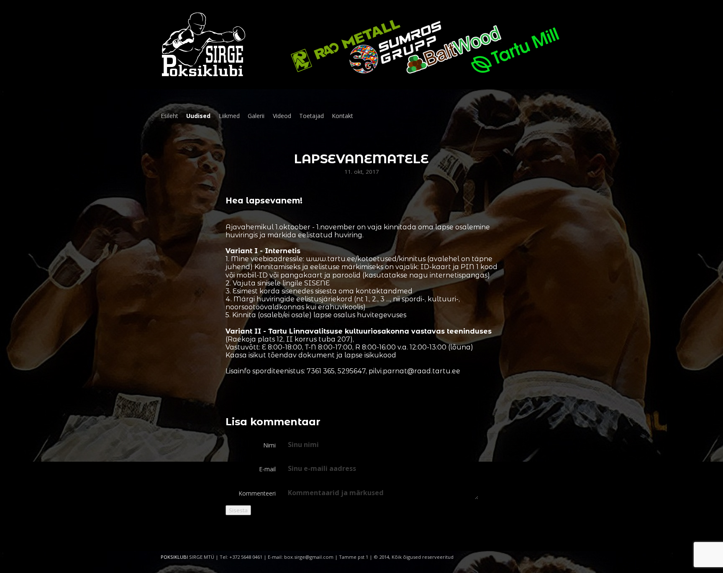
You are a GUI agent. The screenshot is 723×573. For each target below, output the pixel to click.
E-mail (267, 469)
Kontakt (342, 116)
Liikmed (229, 116)
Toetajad (311, 116)
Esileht (169, 116)
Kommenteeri (257, 493)
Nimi (269, 445)
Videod (282, 116)
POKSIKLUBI (174, 557)
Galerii (256, 116)
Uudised (198, 116)
